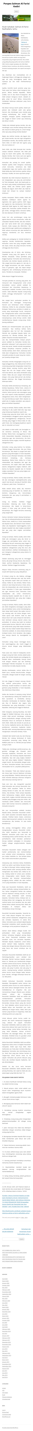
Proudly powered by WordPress (10, 1427)
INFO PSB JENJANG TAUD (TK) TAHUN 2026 (13, 1259)
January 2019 (5, 1336)
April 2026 (5, 1279)
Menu (16, 11)
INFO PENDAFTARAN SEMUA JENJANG (12, 1261)
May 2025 (4, 1287)
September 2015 (6, 1355)
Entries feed (5, 1412)
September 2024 (6, 1294)
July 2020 (4, 1322)
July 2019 (4, 1333)
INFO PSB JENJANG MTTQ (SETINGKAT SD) (13, 1257)
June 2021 (4, 1314)
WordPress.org (6, 1417)
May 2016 (4, 1351)
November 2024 (6, 1292)
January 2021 (5, 1318)
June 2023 (4, 1303)
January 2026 (5, 1283)
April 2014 (5, 1377)
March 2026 (5, 1281)
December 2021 (6, 1311)
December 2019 (6, 1331)
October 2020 (6, 1320)
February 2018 (6, 1338)
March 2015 (5, 1360)
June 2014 (4, 1373)
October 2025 (6, 1285)
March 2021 (5, 1316)
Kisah (17, 1217)
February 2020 (6, 1329)
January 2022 (5, 1309)
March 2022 (5, 1307)
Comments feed (6, 1414)
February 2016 (6, 1353)
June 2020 (4, 1325)
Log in (4, 1410)
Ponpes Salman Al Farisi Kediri (16, 5)
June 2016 (4, 1349)
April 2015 (5, 1357)
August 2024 (5, 1296)
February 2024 (6, 1300)
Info (3, 1390)
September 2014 (6, 1366)
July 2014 (4, 1371)
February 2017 (6, 1340)
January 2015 (5, 1362)
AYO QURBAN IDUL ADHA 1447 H (11, 1250)
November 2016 (6, 1344)
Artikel (4, 1388)
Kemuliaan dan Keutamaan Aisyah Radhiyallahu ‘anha (24, 1231)
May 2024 (4, 1298)
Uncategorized (6, 1399)
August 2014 (5, 1368)
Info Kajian (5, 1392)
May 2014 (4, 1375)
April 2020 (5, 1327)
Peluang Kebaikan (7, 1397)
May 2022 (4, 1305)
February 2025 (6, 1290)
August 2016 (5, 1346)
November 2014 (6, 1364)
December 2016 (6, 1342)
